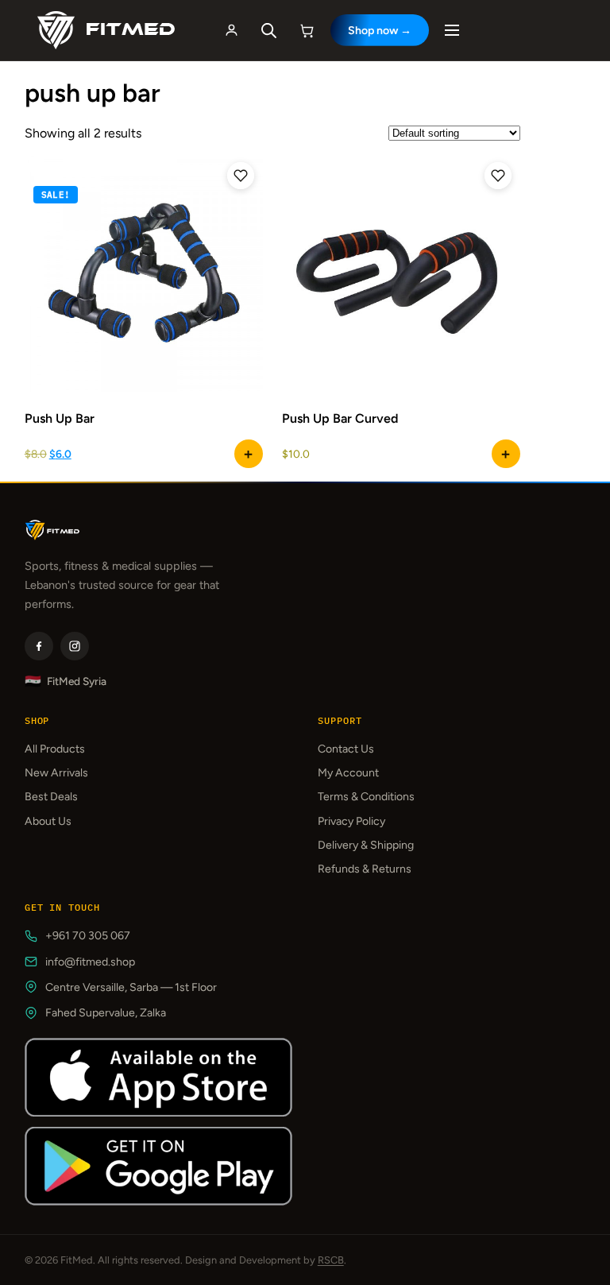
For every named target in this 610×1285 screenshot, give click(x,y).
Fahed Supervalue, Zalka (105, 1013)
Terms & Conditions (366, 796)
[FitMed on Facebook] (39, 646)
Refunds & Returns (364, 869)
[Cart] (307, 30)
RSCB (331, 1260)
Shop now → (379, 30)
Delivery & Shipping (366, 845)
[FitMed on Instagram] (74, 646)
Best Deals (51, 796)
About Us (48, 821)
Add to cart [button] (248, 453)
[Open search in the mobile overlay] (269, 30)
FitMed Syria (65, 681)
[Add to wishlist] (240, 175)
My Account (348, 773)
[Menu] (452, 30)
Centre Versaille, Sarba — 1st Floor (131, 987)
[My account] (232, 30)
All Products (55, 749)
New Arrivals (56, 773)
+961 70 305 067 (87, 935)
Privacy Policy (351, 821)
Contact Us (346, 749)
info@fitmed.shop (90, 962)
